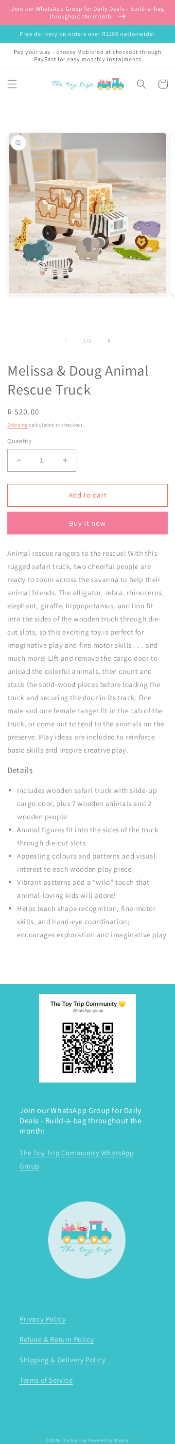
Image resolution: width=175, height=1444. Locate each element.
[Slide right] (109, 340)
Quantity (19, 441)
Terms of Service (46, 1380)
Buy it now (87, 523)
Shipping (17, 425)
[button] (12, 84)
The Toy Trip (74, 1440)
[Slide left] (66, 340)
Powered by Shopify (109, 1440)
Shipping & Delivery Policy (62, 1359)
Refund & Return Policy (56, 1339)
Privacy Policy (42, 1319)
